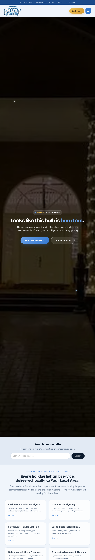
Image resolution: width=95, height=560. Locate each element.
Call (52, 2)
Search (78, 456)
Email (73, 2)
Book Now (76, 11)
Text (62, 2)
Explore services (63, 240)
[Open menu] (88, 11)
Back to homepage (33, 240)
